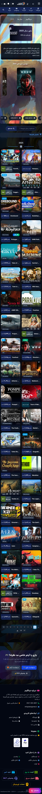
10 (3, 627)
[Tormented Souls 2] (26, 82)
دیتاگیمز (29, 19)
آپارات (35, 764)
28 (21, 631)
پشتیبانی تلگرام (33, 760)
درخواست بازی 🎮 (29, 667)
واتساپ (15, 757)
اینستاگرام (34, 757)
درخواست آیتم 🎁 (13, 667)
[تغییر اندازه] (27, 791)
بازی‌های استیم (13, 717)
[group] (29, 118)
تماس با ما (34, 725)
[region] (21, 51)
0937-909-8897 (32, 703)
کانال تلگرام (14, 760)
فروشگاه (34, 717)
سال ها (19, 19)
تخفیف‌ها (34, 721)
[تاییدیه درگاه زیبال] (25, 742)
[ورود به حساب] (36, 4)
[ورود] (33, 4)
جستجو (10, 128)
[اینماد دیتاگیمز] (17, 742)
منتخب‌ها (15, 721)
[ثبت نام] (28, 4)
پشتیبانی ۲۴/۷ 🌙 (20, 673)
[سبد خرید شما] (13, 4)
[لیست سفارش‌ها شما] (8, 4)
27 (24, 631)
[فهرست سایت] (38, 3)
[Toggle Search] (3, 10)
